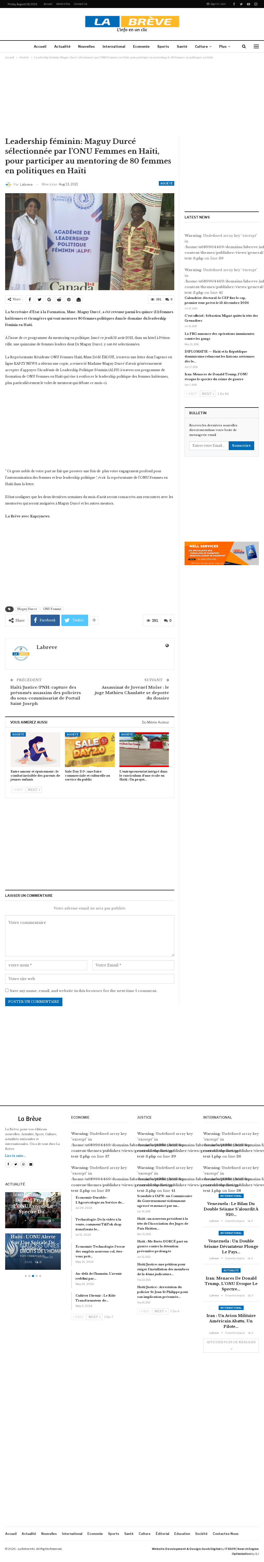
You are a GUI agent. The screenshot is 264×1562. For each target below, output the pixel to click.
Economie (141, 46)
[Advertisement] (132, 98)
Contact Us (80, 3)
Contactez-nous (225, 1534)
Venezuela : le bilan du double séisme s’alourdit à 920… (231, 1209)
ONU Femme (52, 609)
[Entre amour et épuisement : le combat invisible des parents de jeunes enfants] (35, 749)
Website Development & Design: (176, 1549)
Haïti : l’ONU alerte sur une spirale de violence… (33, 1242)
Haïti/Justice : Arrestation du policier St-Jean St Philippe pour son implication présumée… (162, 1292)
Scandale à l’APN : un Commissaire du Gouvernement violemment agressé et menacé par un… (164, 1201)
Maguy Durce (27, 609)
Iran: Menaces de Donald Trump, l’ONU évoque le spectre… (231, 1283)
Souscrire (241, 445)
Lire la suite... (15, 1156)
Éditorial (162, 1534)
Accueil (48, 3)
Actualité (62, 46)
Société (166, 183)
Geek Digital (211, 1549)
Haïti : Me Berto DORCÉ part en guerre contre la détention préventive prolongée (162, 1246)
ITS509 (230, 1549)
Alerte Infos (63, 3)
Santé (182, 46)
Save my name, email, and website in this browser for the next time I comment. (83, 991)
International (114, 46)
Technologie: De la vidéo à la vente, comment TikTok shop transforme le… (98, 1224)
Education (182, 1534)
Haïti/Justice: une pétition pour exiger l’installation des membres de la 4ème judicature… (163, 1269)
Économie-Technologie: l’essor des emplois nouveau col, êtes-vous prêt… (100, 1251)
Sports (163, 46)
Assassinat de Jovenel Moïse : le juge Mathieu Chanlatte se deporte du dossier (132, 693)
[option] (33, 1233)
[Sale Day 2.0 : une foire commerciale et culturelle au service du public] (90, 749)
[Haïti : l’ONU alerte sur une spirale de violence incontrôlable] (33, 1251)
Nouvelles (86, 46)
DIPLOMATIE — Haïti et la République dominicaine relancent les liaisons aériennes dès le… (219, 356)
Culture (201, 46)
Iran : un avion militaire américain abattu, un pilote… (231, 1321)
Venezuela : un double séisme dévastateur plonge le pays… (231, 1246)
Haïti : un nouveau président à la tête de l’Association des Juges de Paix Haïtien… (162, 1223)
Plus (223, 46)
